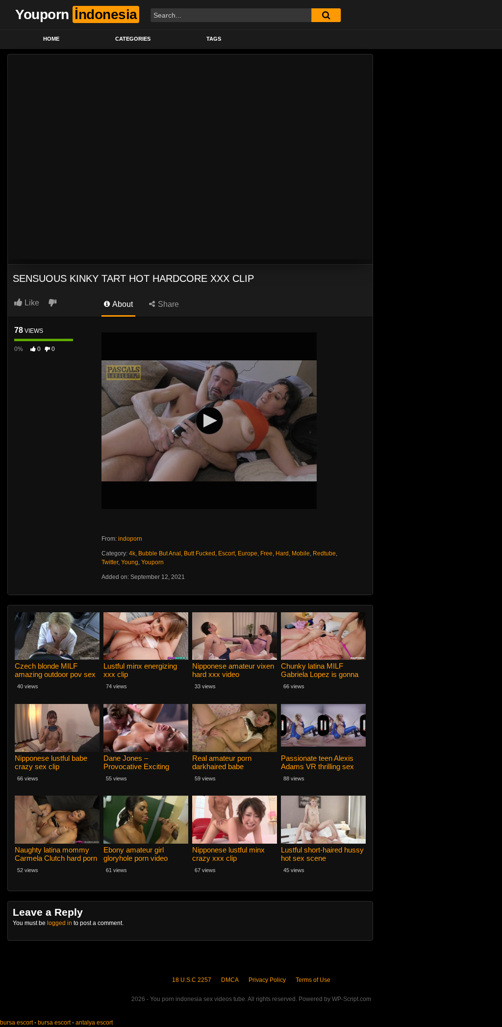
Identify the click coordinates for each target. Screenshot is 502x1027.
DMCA (230, 980)
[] (326, 15)
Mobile (301, 553)
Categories (133, 39)
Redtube (324, 553)
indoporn (130, 538)
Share (167, 304)
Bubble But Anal (159, 553)
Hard (282, 553)
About (122, 304)
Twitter (109, 562)
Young (129, 562)
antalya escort (94, 1022)
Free (266, 553)
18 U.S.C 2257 (191, 980)
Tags (213, 39)
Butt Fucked (199, 553)
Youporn (152, 562)
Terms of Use (313, 980)
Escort (226, 553)
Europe (247, 553)
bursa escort (16, 1022)
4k (132, 553)
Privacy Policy (267, 980)
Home (51, 39)
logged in (59, 923)
